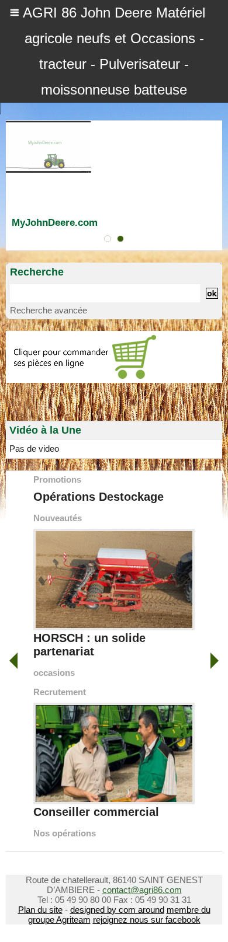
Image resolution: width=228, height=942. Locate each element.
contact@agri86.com (142, 890)
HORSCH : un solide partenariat (89, 645)
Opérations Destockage (98, 496)
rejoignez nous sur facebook (147, 919)
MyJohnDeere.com (55, 222)
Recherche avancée (48, 310)
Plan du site (40, 910)
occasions (54, 673)
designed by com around (117, 910)
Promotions (57, 479)
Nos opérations (64, 833)
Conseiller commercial (96, 811)
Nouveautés (57, 518)
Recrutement (59, 692)
